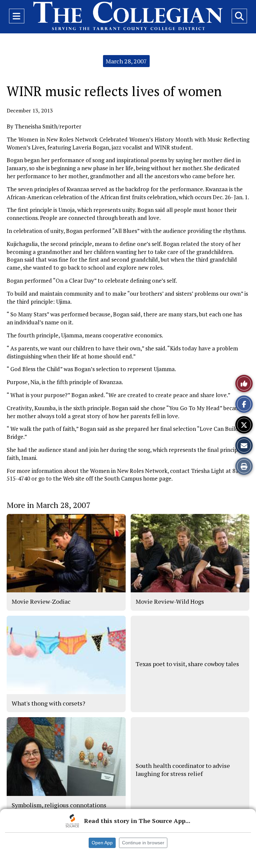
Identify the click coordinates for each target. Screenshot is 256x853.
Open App (102, 842)
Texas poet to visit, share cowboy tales (187, 664)
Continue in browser (143, 842)
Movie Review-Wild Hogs (170, 601)
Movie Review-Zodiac (41, 601)
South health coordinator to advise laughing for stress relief (183, 770)
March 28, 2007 (126, 61)
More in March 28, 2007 (48, 505)
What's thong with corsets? (48, 703)
